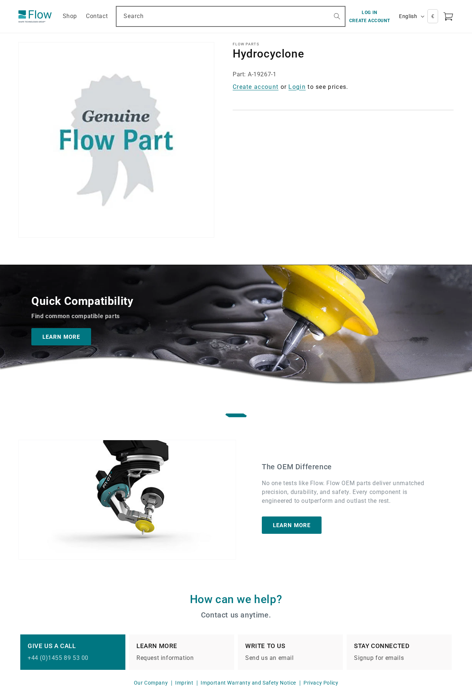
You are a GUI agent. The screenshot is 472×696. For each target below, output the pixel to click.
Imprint (184, 683)
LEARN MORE (61, 336)
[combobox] (230, 16)
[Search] (337, 16)
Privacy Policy (320, 683)
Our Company (151, 683)
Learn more (291, 525)
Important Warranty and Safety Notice (248, 683)
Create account (255, 86)
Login (297, 86)
